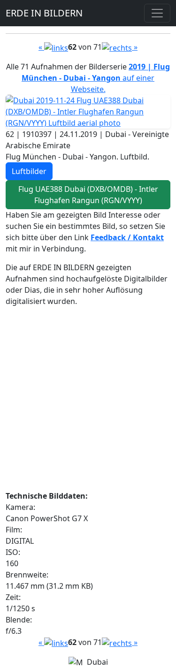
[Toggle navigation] (157, 13)
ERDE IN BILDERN (44, 13)
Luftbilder (29, 171)
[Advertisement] (88, 402)
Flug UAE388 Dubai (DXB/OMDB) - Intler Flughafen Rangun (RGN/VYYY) (88, 194)
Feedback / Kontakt (127, 237)
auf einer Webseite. (96, 77)
